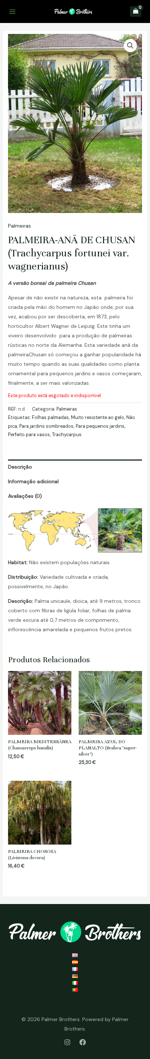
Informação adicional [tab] (33, 481)
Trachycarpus (67, 435)
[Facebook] (82, 1042)
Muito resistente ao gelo (97, 417)
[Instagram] (67, 1042)
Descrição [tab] (20, 466)
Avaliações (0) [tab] (25, 496)
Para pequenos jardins (100, 426)
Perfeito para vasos (29, 435)
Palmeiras (19, 225)
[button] (130, 45)
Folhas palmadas (50, 417)
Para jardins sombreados (46, 426)
